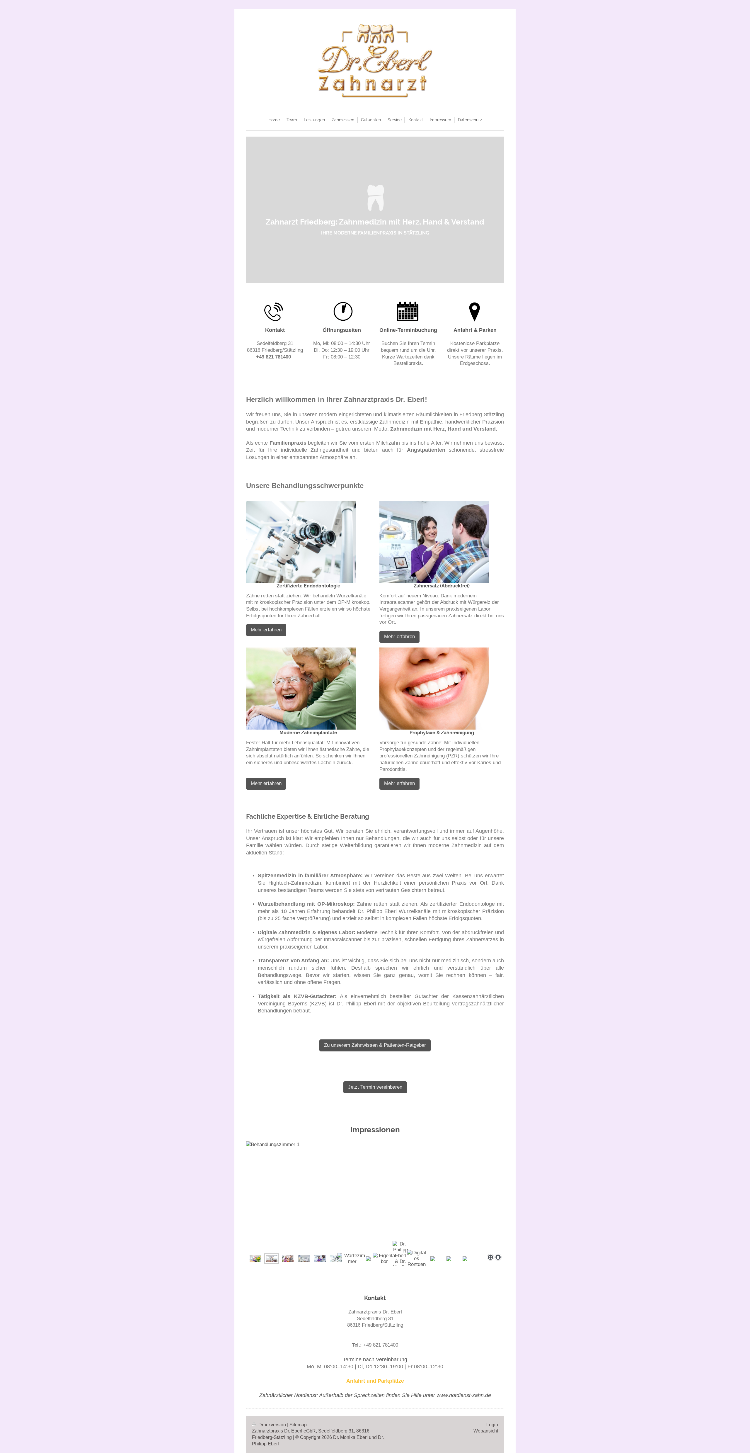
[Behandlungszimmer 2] (304, 1258)
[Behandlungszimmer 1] (271, 1258)
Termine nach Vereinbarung (375, 1359)
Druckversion (272, 1424)
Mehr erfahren (266, 630)
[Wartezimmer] (352, 1259)
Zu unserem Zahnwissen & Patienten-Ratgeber (375, 1045)
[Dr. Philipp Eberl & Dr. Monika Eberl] (400, 1258)
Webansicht (485, 1430)
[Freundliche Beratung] (375, 1196)
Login (492, 1424)
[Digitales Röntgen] (416, 1258)
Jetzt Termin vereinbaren (375, 1087)
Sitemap (298, 1424)
